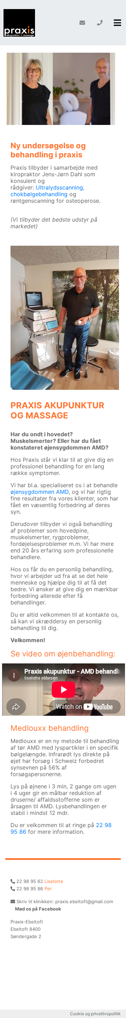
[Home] (19, 22)
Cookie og (80, 1013)
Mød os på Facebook (37, 909)
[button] (117, 22)
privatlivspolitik (106, 1013)
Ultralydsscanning (59, 187)
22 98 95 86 (29, 888)
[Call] (99, 22)
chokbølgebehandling (39, 194)
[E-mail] (82, 22)
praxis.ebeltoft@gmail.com (84, 901)
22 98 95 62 (29, 881)
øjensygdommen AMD (39, 491)
